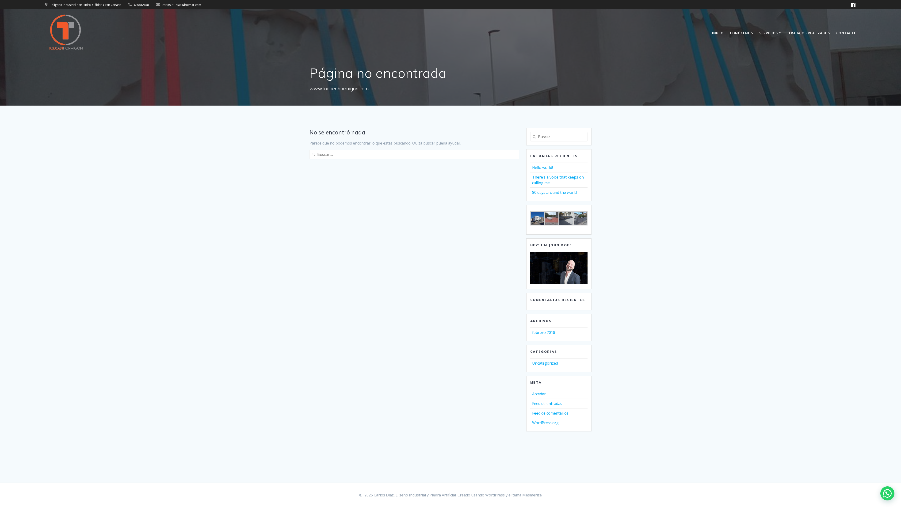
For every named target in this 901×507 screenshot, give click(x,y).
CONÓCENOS (741, 33)
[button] (887, 493)
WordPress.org (545, 422)
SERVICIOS (768, 33)
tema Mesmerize (527, 495)
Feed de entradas (547, 403)
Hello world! (542, 167)
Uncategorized (545, 363)
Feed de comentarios (550, 413)
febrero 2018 (543, 332)
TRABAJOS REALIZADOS (809, 33)
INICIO (718, 33)
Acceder (539, 393)
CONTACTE (846, 33)
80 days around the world (554, 192)
